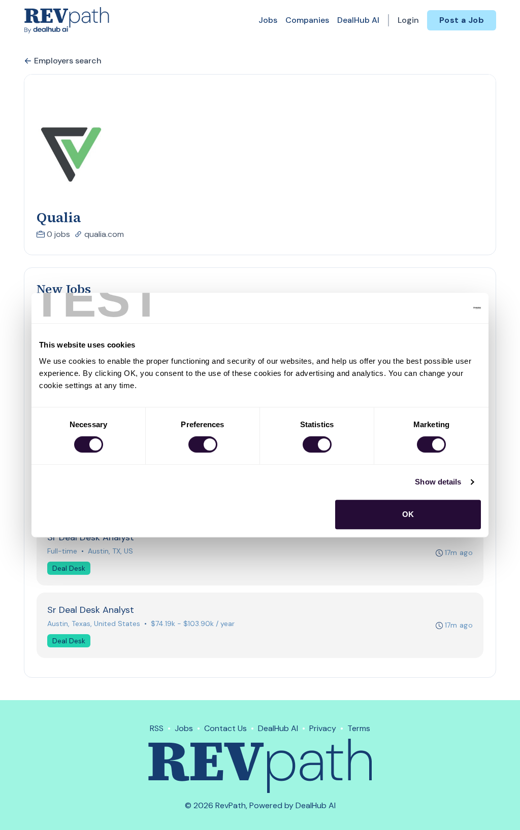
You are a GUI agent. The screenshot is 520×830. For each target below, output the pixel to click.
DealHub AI (358, 20)
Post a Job (461, 20)
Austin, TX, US (110, 551)
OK (408, 514)
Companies (307, 20)
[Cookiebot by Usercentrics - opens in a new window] (436, 308)
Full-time (62, 551)
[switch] (202, 444)
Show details (438, 481)
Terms (358, 728)
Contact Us (225, 728)
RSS (157, 728)
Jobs (267, 20)
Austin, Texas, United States (93, 623)
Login (408, 20)
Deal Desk (68, 568)
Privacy (322, 728)
